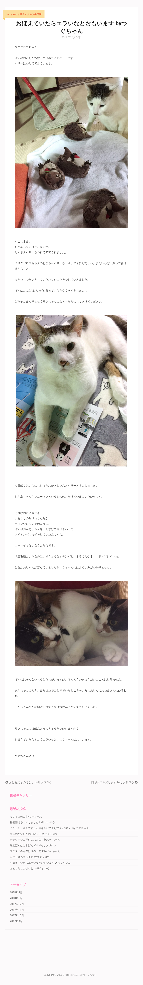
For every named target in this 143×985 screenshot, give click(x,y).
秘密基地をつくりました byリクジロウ (32, 822)
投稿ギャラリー (21, 795)
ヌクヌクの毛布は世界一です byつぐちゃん (35, 851)
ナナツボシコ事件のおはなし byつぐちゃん (35, 839)
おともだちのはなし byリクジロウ (30, 782)
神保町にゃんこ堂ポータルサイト (81, 974)
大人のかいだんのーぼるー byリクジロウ (34, 833)
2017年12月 (17, 903)
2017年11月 (17, 909)
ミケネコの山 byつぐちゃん (26, 816)
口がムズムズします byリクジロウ (113, 782)
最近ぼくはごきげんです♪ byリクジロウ (33, 845)
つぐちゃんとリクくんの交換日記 (23, 14)
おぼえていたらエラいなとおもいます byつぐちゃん (40, 862)
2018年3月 (16, 892)
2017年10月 (17, 915)
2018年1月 (16, 898)
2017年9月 (16, 921)
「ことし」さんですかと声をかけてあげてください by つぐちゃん (49, 828)
